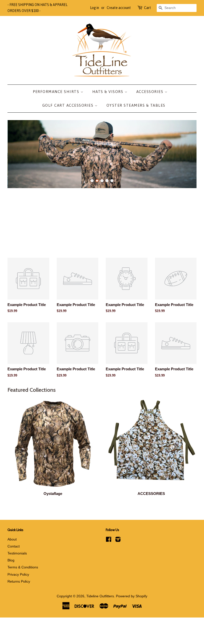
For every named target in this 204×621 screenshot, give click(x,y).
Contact (13, 546)
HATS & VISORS (108, 91)
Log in (94, 8)
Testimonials (17, 553)
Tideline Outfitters (100, 596)
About (12, 539)
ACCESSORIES (150, 91)
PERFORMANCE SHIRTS (57, 91)
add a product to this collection (131, 327)
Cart (147, 8)
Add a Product (69, 337)
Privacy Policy (18, 574)
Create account (119, 8)
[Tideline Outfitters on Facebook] (108, 540)
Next (186, 154)
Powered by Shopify (131, 596)
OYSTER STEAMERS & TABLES (135, 105)
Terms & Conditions (22, 567)
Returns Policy (18, 581)
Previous (18, 154)
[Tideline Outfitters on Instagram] (118, 540)
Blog (10, 560)
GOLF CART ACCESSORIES (68, 105)
